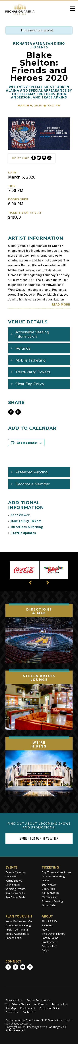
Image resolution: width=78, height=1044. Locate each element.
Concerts (11, 876)
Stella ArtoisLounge (39, 678)
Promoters (11, 1012)
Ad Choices (40, 1004)
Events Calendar (15, 872)
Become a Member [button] (32, 484)
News (45, 929)
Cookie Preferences (38, 1000)
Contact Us (49, 946)
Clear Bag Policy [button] (29, 384)
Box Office (48, 888)
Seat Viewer (20, 515)
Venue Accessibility (17, 933)
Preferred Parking (16, 929)
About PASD (49, 921)
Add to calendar (27, 442)
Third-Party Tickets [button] (32, 372)
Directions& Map (39, 611)
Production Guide (49, 1008)
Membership (50, 897)
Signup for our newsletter (39, 838)
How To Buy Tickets (26, 521)
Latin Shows (12, 884)
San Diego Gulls (15, 893)
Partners (47, 925)
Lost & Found (50, 938)
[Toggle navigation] (72, 9)
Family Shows (13, 880)
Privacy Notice (13, 1000)
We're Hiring (39, 744)
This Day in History (53, 933)
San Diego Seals (15, 897)
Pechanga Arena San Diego (19, 8)
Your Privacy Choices (17, 1004)
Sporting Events (15, 889)
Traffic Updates (23, 533)
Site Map (10, 1008)
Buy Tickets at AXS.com (56, 872)
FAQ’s (45, 950)
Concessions (13, 938)
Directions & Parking (27, 527)
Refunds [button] (22, 348)
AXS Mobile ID (50, 893)
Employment (50, 942)
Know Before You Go (18, 921)
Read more (61, 304)
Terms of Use (60, 1004)
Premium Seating (52, 901)
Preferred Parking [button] (31, 472)
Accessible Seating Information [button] (32, 334)
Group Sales (49, 905)
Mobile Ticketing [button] (30, 360)
